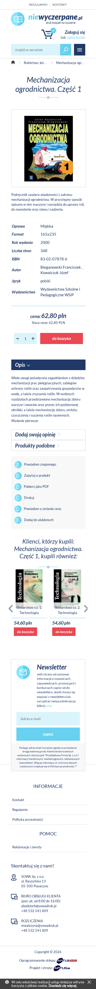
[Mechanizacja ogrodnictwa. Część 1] (49, 148)
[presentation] (10, 608)
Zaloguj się (75, 32)
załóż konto (76, 37)
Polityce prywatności (62, 766)
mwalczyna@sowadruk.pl (39, 925)
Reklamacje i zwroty (27, 847)
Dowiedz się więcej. (63, 986)
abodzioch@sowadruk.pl (38, 906)
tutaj (48, 706)
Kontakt (59, 4)
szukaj (65, 49)
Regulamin (38, 4)
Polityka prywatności (27, 819)
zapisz (48, 733)
